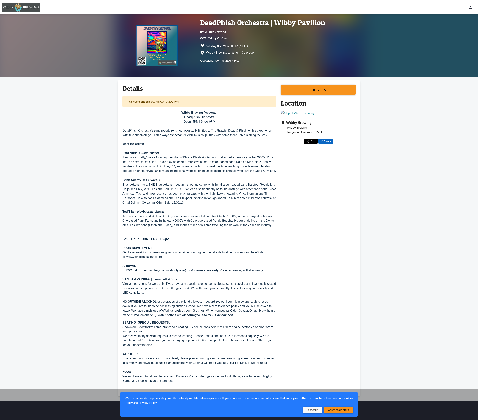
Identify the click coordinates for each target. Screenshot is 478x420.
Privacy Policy (148, 402)
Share (327, 141)
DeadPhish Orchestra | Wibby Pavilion (262, 22)
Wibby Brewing (215, 31)
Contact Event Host (227, 60)
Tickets (318, 90)
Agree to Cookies (338, 410)
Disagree (313, 410)
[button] (472, 7)
